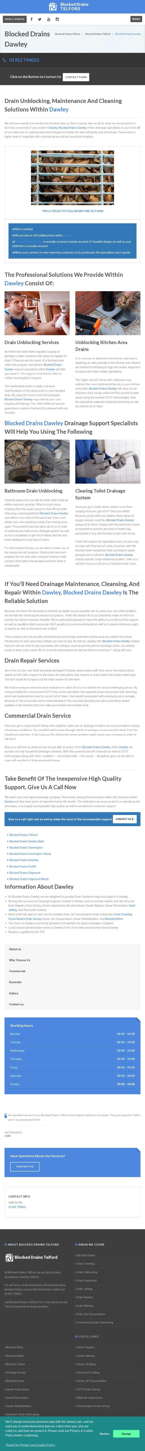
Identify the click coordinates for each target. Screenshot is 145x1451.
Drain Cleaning (123, 914)
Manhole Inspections (90, 1397)
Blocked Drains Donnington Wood (30, 854)
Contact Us (124, 819)
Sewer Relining (86, 1356)
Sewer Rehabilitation (18, 1406)
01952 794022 (24, 60)
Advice (13, 993)
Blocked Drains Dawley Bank (26, 841)
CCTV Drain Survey (88, 1389)
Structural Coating (88, 1372)
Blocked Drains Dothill (22, 866)
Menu (136, 19)
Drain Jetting (84, 1289)
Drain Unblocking (87, 1272)
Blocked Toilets (15, 1364)
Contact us (16, 1004)
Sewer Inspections (17, 1389)
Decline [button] (104, 1433)
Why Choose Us (19, 960)
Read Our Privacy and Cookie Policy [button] (30, 1445)
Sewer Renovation (17, 1397)
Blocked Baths (114, 919)
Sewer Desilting (86, 1364)
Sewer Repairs (86, 1347)
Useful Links (88, 1336)
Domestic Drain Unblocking (22, 1414)
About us (15, 949)
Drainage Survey (16, 1372)
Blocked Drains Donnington (26, 847)
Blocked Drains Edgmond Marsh (29, 879)
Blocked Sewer (15, 1381)
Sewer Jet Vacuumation (92, 1381)
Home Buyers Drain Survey (24, 919)
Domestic (15, 982)
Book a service (14, 19)
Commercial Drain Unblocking (95, 1322)
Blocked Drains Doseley (23, 860)
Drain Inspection (87, 1280)
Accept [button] (126, 1433)
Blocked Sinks (14, 1347)
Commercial (17, 971)
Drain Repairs (85, 1297)
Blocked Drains (86, 1255)
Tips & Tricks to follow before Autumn (72, 211)
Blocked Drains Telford (23, 835)
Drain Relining (85, 1305)
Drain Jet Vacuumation (91, 1314)
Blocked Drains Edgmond (24, 873)
